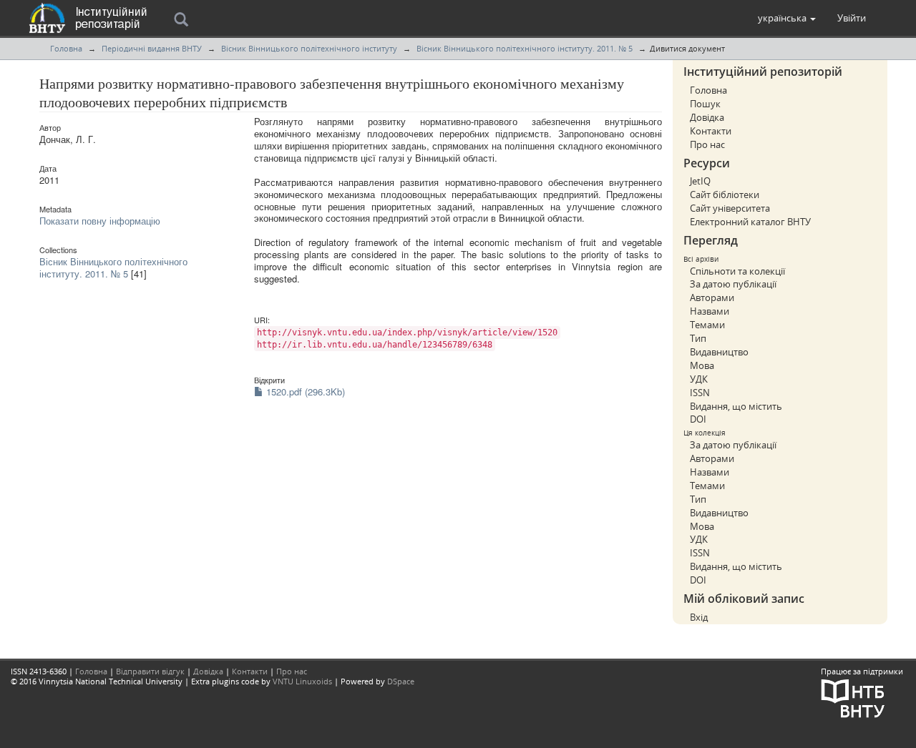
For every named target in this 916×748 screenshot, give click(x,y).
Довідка (707, 117)
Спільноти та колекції (737, 271)
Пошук (705, 103)
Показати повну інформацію (99, 220)
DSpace (400, 681)
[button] (787, 18)
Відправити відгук (150, 671)
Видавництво (719, 351)
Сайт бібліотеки (724, 194)
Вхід (699, 617)
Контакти (710, 130)
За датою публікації (733, 283)
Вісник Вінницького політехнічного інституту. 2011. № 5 (524, 48)
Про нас (707, 144)
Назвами (709, 311)
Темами (707, 324)
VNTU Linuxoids (302, 681)
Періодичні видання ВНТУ (152, 48)
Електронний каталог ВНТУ (750, 221)
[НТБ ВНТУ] (853, 697)
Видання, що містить (736, 406)
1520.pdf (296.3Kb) (304, 391)
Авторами (712, 297)
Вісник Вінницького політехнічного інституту (309, 48)
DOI (698, 419)
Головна (66, 48)
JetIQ (700, 180)
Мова (702, 365)
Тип (698, 338)
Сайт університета (730, 208)
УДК (699, 379)
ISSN (700, 392)
